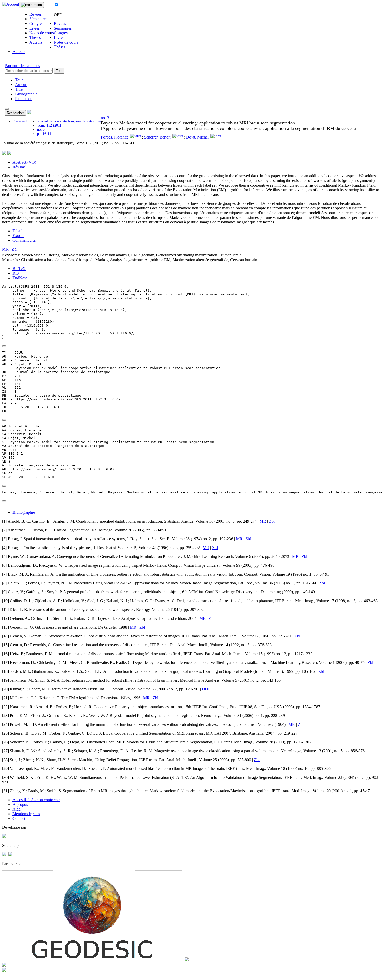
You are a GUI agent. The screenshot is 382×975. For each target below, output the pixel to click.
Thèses (35, 37)
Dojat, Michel (197, 137)
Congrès (36, 23)
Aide (16, 809)
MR (6, 249)
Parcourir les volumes (22, 65)
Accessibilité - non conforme (36, 800)
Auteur (21, 84)
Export (18, 235)
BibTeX (19, 268)
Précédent (19, 121)
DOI (205, 689)
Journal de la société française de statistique (69, 121)
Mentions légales (26, 814)
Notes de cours (41, 33)
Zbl (14, 249)
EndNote (19, 278)
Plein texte (23, 98)
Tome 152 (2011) (50, 125)
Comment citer (24, 240)
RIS (15, 273)
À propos (20, 804)
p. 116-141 (45, 134)
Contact (18, 818)
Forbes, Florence (114, 137)
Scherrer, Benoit (157, 137)
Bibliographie (26, 94)
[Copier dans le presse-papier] (4, 346)
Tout (59, 71)
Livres (34, 28)
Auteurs (35, 42)
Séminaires (38, 19)
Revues (35, 14)
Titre (19, 89)
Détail (17, 231)
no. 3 (41, 129)
